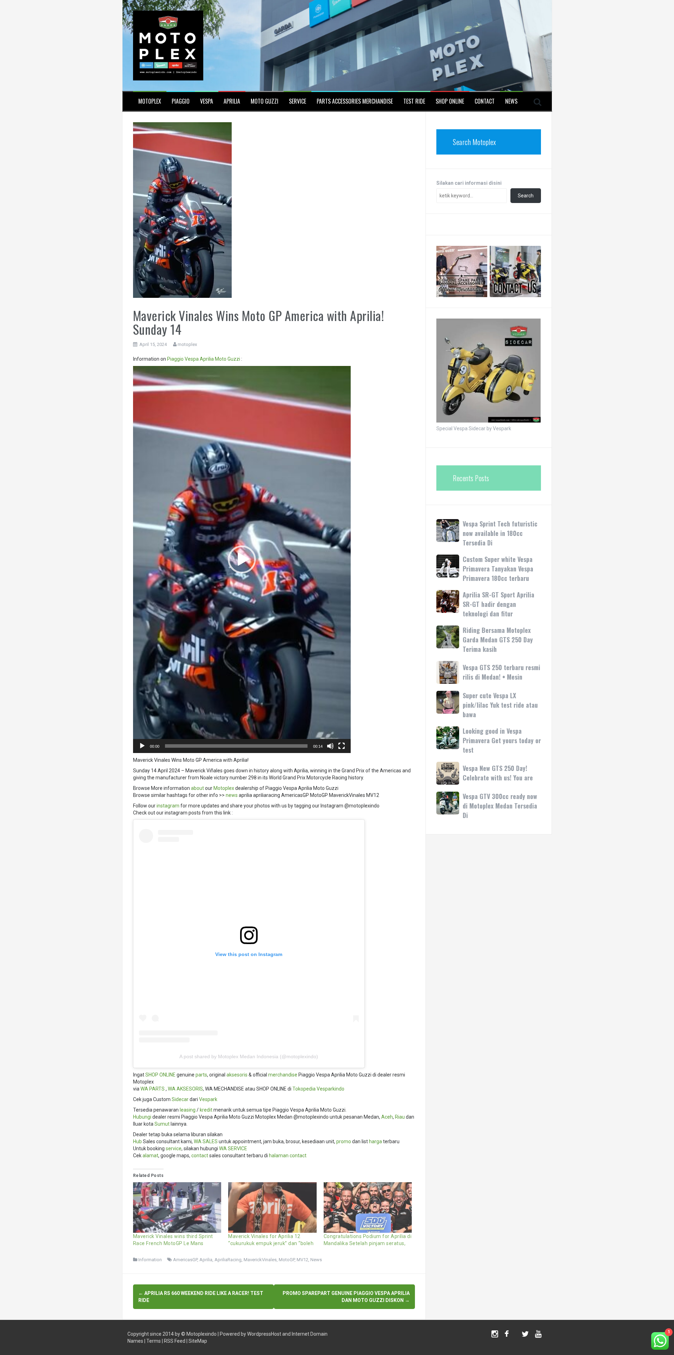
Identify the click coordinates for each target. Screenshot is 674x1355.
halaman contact (287, 1155)
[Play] (142, 745)
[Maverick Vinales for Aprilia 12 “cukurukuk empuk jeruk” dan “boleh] (272, 1207)
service (173, 1148)
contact (199, 1155)
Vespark (208, 1099)
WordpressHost (264, 1334)
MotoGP (287, 1259)
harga (375, 1141)
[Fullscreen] (341, 745)
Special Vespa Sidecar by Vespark (473, 428)
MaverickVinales (260, 1259)
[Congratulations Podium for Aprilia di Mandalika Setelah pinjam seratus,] (368, 1207)
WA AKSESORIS (185, 1089)
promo (343, 1141)
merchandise (282, 1075)
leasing (188, 1110)
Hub (137, 1141)
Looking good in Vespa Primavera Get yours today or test (502, 740)
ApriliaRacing (228, 1259)
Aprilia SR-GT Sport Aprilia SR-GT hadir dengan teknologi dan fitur (498, 604)
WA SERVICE (233, 1148)
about (197, 788)
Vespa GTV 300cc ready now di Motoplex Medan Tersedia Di (500, 806)
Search (526, 195)
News (511, 101)
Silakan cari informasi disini (469, 183)
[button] (242, 559)
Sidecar (180, 1099)
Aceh (387, 1117)
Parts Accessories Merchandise (355, 101)
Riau (400, 1117)
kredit (206, 1110)
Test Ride (414, 101)
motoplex (187, 344)
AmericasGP (185, 1259)
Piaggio (181, 101)
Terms (153, 1341)
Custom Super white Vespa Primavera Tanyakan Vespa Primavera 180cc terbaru (498, 569)
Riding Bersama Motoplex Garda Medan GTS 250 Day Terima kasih (498, 640)
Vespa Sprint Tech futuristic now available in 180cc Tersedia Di (500, 533)
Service (297, 101)
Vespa (206, 101)
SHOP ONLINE (450, 101)
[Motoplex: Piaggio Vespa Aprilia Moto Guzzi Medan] (168, 45)
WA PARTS (152, 1089)
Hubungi (142, 1117)
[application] (242, 559)
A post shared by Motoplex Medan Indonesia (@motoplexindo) (248, 1056)
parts (201, 1075)
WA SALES (206, 1141)
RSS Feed (174, 1341)
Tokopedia (304, 1089)
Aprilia (232, 101)
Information (150, 1259)
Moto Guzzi (264, 101)
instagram (168, 806)
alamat (150, 1155)
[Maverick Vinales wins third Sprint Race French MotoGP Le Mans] (177, 1207)
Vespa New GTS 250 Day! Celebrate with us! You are (498, 773)
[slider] (236, 746)
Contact (485, 101)
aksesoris (236, 1075)
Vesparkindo (330, 1089)
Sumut (162, 1124)
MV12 (302, 1259)
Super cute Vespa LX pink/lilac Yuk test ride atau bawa (500, 705)
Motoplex (149, 101)
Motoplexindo (201, 1334)
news (232, 795)
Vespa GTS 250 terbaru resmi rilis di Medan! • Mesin (501, 672)
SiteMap (198, 1341)
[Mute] (330, 745)
